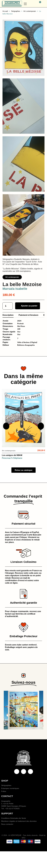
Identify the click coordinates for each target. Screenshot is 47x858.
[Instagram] (30, 771)
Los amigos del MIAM (12, 455)
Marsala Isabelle (15, 288)
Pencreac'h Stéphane (12, 458)
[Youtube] (23, 771)
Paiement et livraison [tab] (28, 315)
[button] (33, 3)
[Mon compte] (44, 4)
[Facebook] (16, 771)
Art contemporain (12, 277)
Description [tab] (8, 315)
